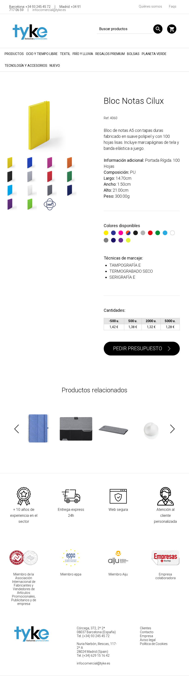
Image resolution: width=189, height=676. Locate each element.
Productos (14, 54)
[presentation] (16, 429)
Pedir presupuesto (137, 348)
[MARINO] (114, 239)
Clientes (145, 628)
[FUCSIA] (121, 232)
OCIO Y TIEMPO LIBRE (42, 54)
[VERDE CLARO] (129, 239)
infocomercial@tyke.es (49, 10)
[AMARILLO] (106, 232)
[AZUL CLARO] (165, 232)
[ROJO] (151, 232)
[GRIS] (106, 239)
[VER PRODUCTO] (38, 429)
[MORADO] (121, 239)
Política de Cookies (154, 644)
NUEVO (55, 65)
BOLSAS (133, 54)
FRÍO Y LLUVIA (83, 54)
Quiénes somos (150, 6)
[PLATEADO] (143, 232)
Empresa (146, 636)
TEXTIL (65, 54)
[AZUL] (114, 232)
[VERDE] (158, 232)
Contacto (147, 632)
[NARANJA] (129, 232)
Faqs (172, 6)
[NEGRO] (136, 232)
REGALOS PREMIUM (110, 54)
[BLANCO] (173, 232)
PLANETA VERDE (154, 54)
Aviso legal (148, 640)
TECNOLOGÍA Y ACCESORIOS (26, 65)
